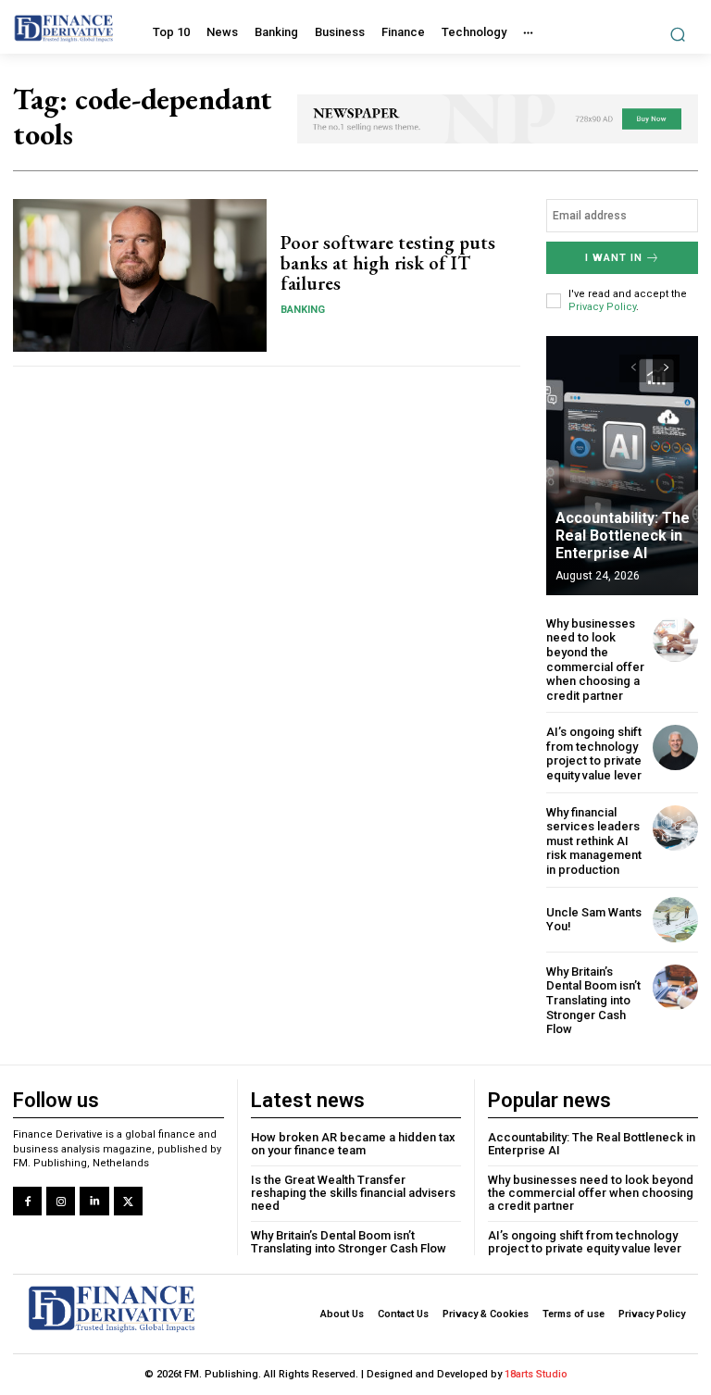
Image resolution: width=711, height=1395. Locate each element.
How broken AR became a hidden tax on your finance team (353, 1143)
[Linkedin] (94, 1201)
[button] (678, 34)
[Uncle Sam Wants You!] (675, 919)
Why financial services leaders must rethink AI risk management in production (594, 841)
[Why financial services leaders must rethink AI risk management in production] (675, 828)
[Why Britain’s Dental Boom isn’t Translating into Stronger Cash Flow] (675, 987)
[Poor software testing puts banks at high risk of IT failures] (140, 275)
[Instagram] (60, 1201)
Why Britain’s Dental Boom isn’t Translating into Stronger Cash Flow (593, 1000)
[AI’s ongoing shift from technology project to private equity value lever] (675, 747)
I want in (613, 258)
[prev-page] (632, 368)
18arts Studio (536, 1374)
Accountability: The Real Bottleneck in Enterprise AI (622, 535)
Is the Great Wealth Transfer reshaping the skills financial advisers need (353, 1193)
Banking (303, 310)
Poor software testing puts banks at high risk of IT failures (388, 262)
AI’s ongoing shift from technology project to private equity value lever (594, 753)
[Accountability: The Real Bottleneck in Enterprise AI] (622, 465)
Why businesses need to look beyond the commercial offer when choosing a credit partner (595, 660)
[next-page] (666, 368)
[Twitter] (128, 1201)
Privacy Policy (602, 307)
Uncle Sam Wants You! (594, 919)
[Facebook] (27, 1201)
